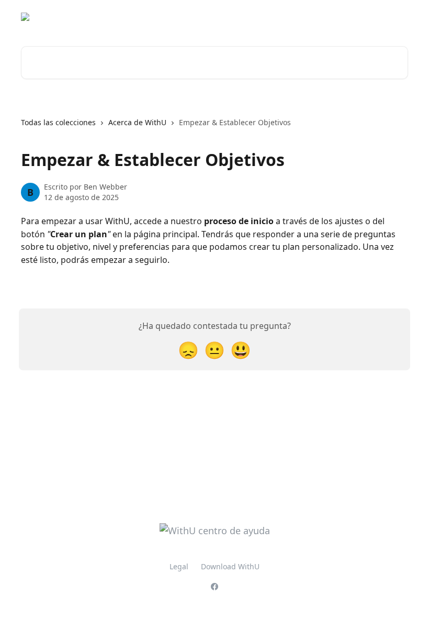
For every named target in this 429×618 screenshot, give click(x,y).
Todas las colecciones (58, 122)
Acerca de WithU (137, 122)
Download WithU (230, 566)
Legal (179, 566)
